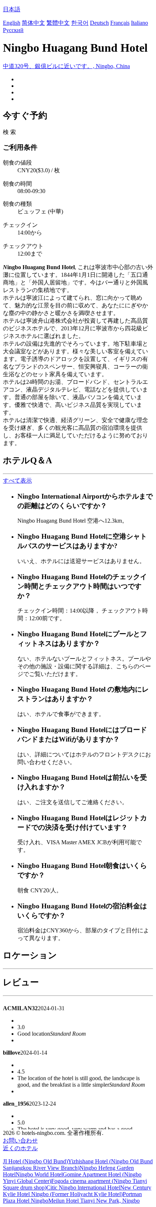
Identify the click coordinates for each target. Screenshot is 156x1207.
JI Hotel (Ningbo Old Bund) (35, 1161)
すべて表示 (17, 480)
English (11, 23)
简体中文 (33, 23)
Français (120, 23)
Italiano (139, 23)
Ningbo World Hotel (39, 1174)
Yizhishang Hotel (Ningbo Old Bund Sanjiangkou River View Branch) (78, 1164)
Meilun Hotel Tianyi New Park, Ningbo (94, 1201)
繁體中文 (58, 23)
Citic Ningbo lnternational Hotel (83, 1187)
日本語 (11, 9)
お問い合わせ (20, 1140)
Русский (13, 30)
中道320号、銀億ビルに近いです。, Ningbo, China (66, 66)
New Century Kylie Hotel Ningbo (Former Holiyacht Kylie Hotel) (77, 1190)
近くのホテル (20, 1148)
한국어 (80, 23)
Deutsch (99, 23)
